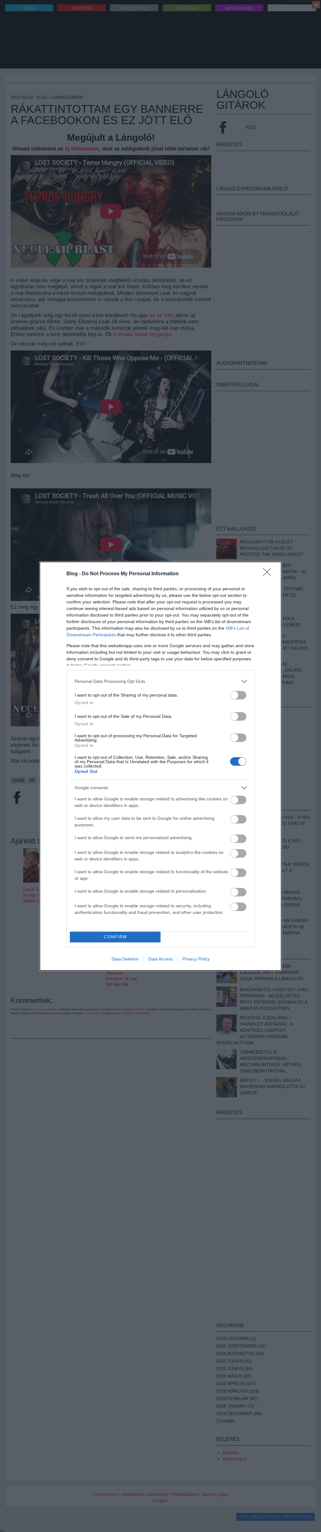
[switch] (238, 695)
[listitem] (160, 681)
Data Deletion (125, 958)
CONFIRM (115, 937)
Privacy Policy (196, 958)
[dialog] (160, 766)
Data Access (160, 958)
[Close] (269, 574)
